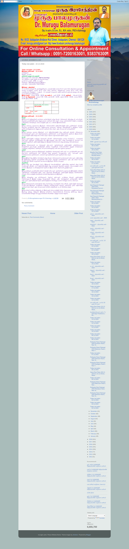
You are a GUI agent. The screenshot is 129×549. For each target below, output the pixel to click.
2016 (91, 444)
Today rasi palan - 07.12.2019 (95, 353)
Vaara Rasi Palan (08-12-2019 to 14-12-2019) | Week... (97, 373)
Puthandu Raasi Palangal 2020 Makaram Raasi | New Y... (97, 349)
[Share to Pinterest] (73, 198)
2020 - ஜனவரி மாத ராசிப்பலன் (98, 141)
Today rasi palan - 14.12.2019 (95, 299)
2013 (91, 452)
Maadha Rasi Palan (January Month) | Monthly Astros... (96, 154)
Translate (102, 518)
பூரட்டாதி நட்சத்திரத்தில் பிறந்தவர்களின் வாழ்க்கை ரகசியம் (96, 465)
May (92, 426)
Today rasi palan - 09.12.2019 (95, 334)
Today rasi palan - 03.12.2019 (95, 403)
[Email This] (66, 198)
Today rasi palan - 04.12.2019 (95, 399)
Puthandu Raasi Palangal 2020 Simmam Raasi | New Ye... (97, 358)
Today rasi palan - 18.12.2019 (95, 283)
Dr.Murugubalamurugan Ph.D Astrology (96, 101)
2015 (91, 447)
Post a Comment (29, 206)
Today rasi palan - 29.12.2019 (95, 149)
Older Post (78, 213)
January (93, 436)
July (92, 421)
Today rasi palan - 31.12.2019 (95, 138)
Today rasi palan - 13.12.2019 (95, 318)
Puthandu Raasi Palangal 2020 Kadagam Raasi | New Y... (97, 364)
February (94, 433)
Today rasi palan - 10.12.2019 (95, 330)
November (94, 411)
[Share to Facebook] (71, 198)
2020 (91, 127)
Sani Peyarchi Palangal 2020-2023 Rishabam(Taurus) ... (97, 186)
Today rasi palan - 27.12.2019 (95, 162)
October (93, 413)
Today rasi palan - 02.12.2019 (95, 407)
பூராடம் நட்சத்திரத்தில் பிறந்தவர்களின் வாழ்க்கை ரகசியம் (96, 496)
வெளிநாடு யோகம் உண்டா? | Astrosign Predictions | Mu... (98, 313)
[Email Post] (62, 198)
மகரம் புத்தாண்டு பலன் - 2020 (98, 218)
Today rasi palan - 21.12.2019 (95, 249)
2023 (91, 119)
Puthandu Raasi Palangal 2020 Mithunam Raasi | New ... (97, 383)
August (93, 418)
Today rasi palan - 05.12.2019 (95, 378)
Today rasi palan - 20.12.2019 (95, 253)
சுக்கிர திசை (90, 492)
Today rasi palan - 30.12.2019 (95, 144)
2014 (91, 449)
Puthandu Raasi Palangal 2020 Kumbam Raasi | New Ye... (97, 343)
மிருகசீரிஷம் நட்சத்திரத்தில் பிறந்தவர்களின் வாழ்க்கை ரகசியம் (96, 506)
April (92, 428)
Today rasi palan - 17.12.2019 (95, 287)
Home (52, 213)
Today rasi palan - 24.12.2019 (95, 206)
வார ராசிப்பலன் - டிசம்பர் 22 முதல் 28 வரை (98, 241)
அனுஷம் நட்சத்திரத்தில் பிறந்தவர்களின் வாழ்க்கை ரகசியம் (96, 488)
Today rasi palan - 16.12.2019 (95, 291)
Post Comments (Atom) (37, 217)
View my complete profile (94, 105)
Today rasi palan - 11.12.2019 (95, 326)
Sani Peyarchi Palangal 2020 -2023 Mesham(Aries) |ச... (97, 192)
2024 (91, 117)
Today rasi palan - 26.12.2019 (95, 181)
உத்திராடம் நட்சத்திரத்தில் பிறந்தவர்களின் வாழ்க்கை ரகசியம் (96, 475)
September (94, 416)
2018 (91, 439)
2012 (91, 454)
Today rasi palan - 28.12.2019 (95, 158)
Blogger (88, 535)
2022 (91, 122)
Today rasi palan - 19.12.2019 (95, 263)
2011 (90, 456)
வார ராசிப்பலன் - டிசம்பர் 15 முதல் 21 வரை (97, 303)
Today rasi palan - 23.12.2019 (95, 210)
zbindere (75, 535)
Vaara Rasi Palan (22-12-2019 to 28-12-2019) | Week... (97, 258)
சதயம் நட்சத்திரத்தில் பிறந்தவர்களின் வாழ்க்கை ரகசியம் (96, 480)
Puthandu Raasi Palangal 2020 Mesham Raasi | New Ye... (97, 394)
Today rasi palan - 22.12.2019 (95, 245)
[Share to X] (70, 198)
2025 (91, 114)
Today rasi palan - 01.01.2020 (95, 134)
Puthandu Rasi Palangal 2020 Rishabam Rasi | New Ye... (97, 389)
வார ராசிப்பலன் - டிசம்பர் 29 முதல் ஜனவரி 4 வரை (97, 166)
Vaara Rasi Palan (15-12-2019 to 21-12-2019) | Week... (97, 308)
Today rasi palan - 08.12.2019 (95, 338)
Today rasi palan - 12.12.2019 (95, 322)
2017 (91, 442)
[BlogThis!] (68, 198)
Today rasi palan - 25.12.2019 (95, 202)
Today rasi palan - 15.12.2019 (95, 295)
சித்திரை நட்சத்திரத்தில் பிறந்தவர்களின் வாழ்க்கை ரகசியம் (96, 501)
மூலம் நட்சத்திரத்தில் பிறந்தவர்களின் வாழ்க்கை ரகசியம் (97, 470)
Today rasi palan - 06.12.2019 (95, 368)
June (92, 423)
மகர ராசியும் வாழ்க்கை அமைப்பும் (96, 484)
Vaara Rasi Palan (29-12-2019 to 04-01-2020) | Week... (97, 171)
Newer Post (26, 213)
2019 (91, 129)
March (93, 431)
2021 (91, 124)
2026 (91, 112)
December (94, 131)
